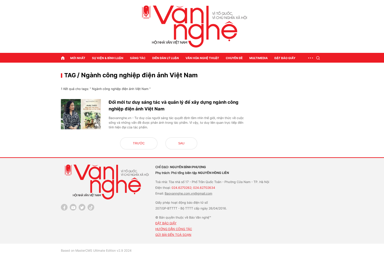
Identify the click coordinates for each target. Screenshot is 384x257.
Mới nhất (77, 58)
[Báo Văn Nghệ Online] (192, 27)
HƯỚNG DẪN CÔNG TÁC (173, 229)
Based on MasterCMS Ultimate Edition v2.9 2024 (96, 250)
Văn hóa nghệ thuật (202, 58)
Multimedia (258, 58)
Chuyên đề (234, 58)
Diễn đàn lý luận (165, 58)
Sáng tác (138, 58)
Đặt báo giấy (284, 58)
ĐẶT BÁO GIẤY (165, 223)
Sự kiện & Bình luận (107, 58)
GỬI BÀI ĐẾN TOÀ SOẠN (173, 235)
